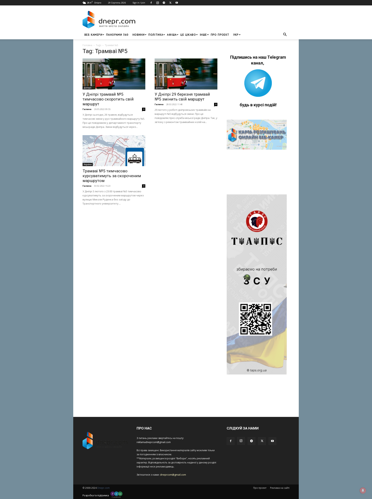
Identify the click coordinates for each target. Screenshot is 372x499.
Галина (87, 109)
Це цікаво (188, 34)
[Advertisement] (213, 19)
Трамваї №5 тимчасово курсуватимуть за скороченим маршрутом (112, 176)
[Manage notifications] (363, 490)
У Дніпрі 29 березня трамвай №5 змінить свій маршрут (182, 96)
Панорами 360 (117, 34)
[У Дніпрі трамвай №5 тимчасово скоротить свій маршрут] (114, 73)
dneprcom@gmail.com (173, 474)
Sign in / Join (139, 2)
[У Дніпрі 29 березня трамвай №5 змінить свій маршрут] (186, 73)
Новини (139, 34)
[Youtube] (177, 2)
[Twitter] (170, 2)
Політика (155, 34)
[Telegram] (164, 2)
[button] (284, 35)
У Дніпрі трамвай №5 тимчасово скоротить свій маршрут (108, 99)
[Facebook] (151, 2)
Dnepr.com (103, 488)
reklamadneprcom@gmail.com (154, 442)
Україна (88, 164)
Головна (87, 45)
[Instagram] (157, 2)
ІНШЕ (203, 34)
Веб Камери (93, 34)
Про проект (220, 34)
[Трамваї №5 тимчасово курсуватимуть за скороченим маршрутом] (114, 150)
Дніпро (87, 87)
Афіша (172, 34)
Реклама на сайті (279, 488)
